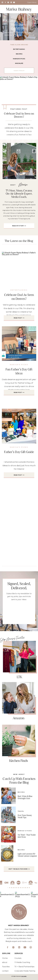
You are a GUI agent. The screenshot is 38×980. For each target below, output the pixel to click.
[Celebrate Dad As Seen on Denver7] (19, 93)
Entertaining (19, 290)
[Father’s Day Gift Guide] (19, 426)
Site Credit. (24, 976)
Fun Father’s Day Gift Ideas (19, 371)
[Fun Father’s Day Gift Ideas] (19, 343)
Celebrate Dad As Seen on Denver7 (19, 115)
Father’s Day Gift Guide (19, 452)
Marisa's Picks (19, 364)
